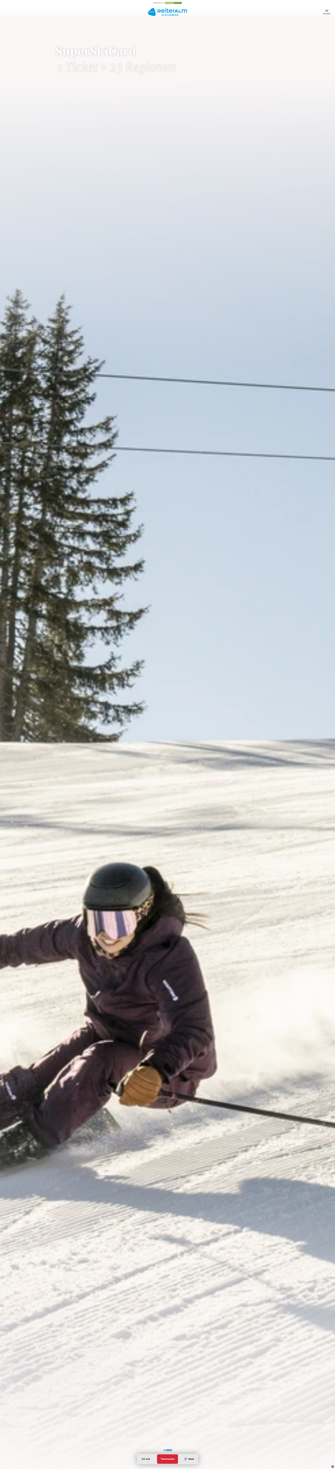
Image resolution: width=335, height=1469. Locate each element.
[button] (332, 1466)
